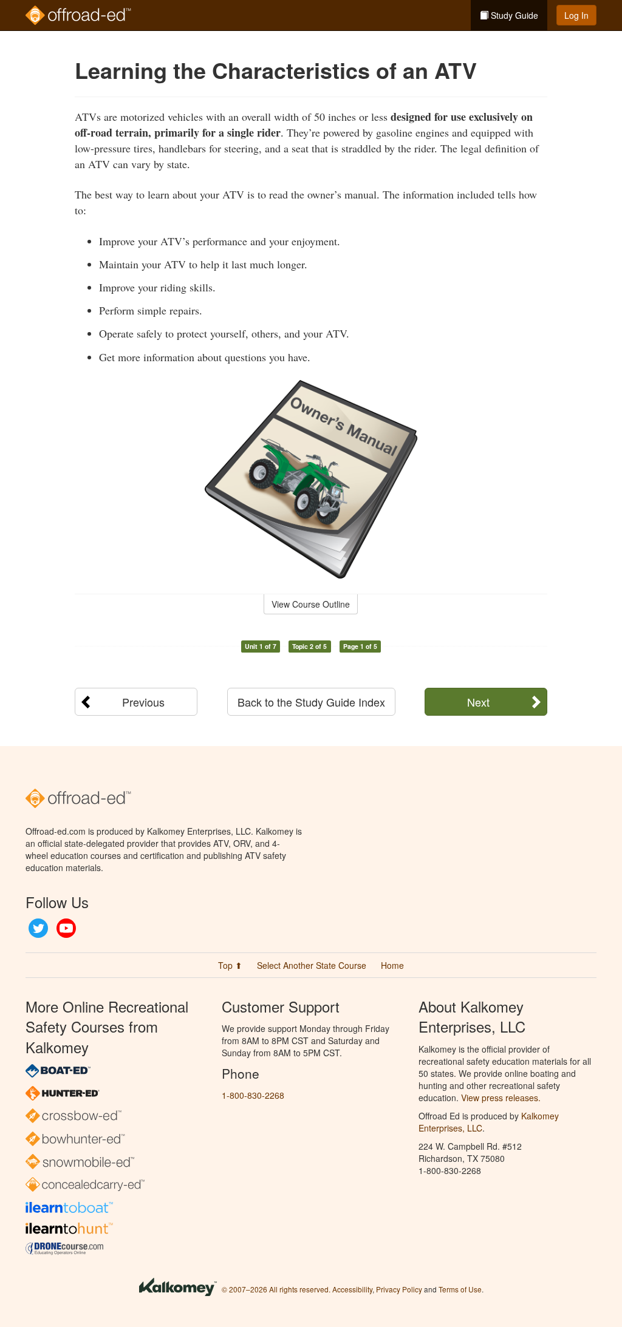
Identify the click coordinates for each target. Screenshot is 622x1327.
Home (392, 965)
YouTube (66, 928)
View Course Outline (311, 604)
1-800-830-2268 (253, 1095)
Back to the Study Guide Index (311, 702)
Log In (576, 15)
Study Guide (513, 15)
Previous (143, 702)
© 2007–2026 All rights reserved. (276, 1289)
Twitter (38, 928)
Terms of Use (460, 1289)
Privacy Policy (399, 1289)
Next (478, 702)
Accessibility (352, 1289)
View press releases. (501, 1097)
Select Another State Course (311, 965)
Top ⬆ (230, 965)
